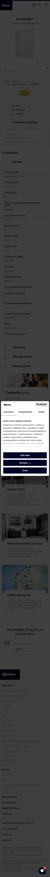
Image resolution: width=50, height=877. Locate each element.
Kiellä (25, 470)
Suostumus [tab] (8, 412)
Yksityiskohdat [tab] (25, 412)
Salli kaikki (25, 455)
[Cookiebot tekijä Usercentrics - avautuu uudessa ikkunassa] (36, 404)
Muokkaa (23, 463)
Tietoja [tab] (41, 412)
